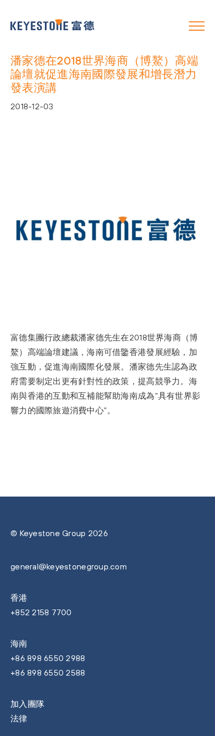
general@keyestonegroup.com (68, 566)
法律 (19, 718)
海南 (19, 643)
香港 (19, 597)
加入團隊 (27, 703)
